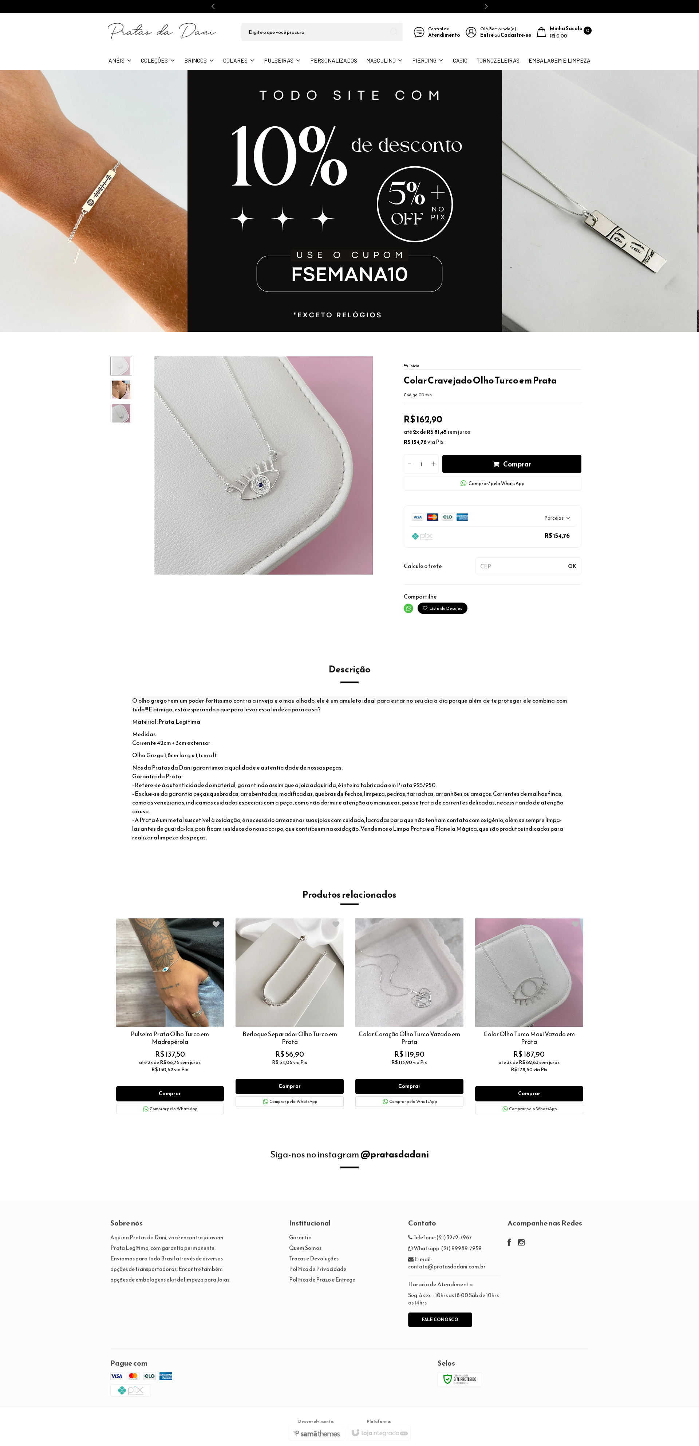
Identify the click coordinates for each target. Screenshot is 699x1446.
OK (572, 566)
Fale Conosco (440, 1319)
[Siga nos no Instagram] (521, 1243)
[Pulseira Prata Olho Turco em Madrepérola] (170, 1016)
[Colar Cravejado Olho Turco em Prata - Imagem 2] (121, 389)
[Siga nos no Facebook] (509, 1243)
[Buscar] (394, 32)
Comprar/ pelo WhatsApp (497, 483)
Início (414, 366)
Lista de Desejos (445, 608)
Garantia (300, 1237)
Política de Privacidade (317, 1269)
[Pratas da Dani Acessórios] (162, 32)
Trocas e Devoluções (314, 1258)
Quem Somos (305, 1248)
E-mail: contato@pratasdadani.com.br (447, 1263)
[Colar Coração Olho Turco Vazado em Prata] (409, 1013)
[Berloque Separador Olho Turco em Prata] (289, 1013)
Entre (487, 35)
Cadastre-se (516, 35)
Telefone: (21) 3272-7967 (442, 1237)
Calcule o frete (423, 565)
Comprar (517, 464)
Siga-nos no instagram (349, 1154)
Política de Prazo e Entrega (322, 1279)
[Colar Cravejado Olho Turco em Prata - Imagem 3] (121, 413)
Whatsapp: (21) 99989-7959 (447, 1248)
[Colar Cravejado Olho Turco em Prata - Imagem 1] (121, 366)
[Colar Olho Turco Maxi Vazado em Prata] (529, 1016)
